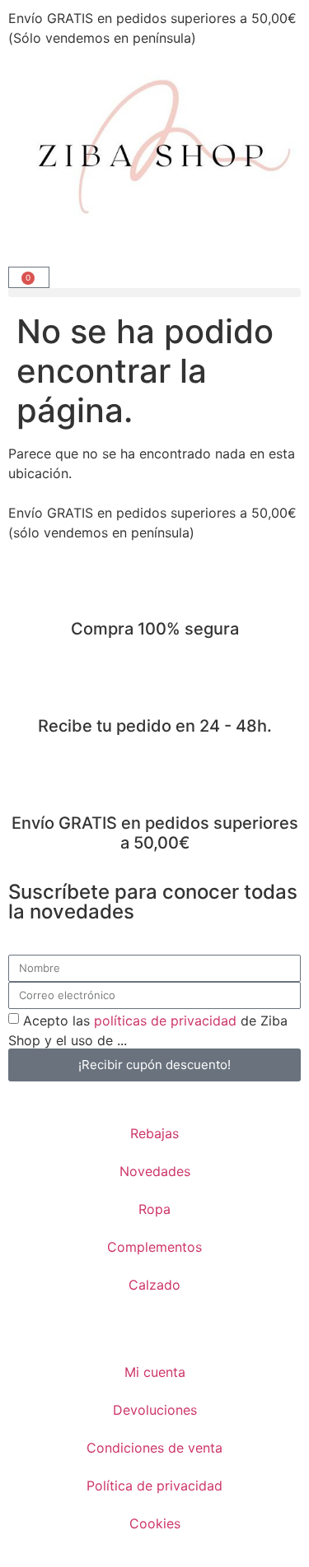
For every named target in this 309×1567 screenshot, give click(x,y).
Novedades (154, 1171)
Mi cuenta (154, 1372)
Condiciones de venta (154, 1447)
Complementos (154, 1247)
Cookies (154, 1523)
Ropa (154, 1209)
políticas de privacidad (165, 1019)
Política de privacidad (154, 1485)
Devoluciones (155, 1410)
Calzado (154, 1284)
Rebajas (154, 1133)
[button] (154, 292)
